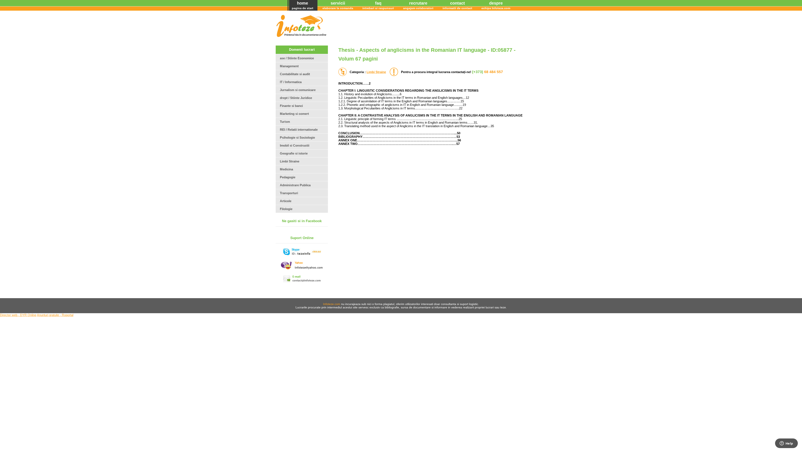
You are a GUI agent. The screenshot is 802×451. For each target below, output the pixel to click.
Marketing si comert (294, 113)
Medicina (286, 169)
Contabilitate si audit (295, 74)
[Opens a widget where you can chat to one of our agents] (786, 443)
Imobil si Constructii (294, 145)
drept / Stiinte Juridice (296, 98)
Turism (285, 121)
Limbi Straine (376, 72)
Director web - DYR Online (18, 315)
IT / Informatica (291, 82)
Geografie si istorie (294, 153)
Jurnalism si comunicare (298, 90)
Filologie (286, 209)
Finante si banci (291, 106)
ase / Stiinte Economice (297, 58)
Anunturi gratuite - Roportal (55, 315)
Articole (285, 201)
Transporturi (289, 193)
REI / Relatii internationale (299, 129)
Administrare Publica (295, 185)
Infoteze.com (331, 304)
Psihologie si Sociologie (297, 137)
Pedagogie (287, 177)
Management (289, 66)
